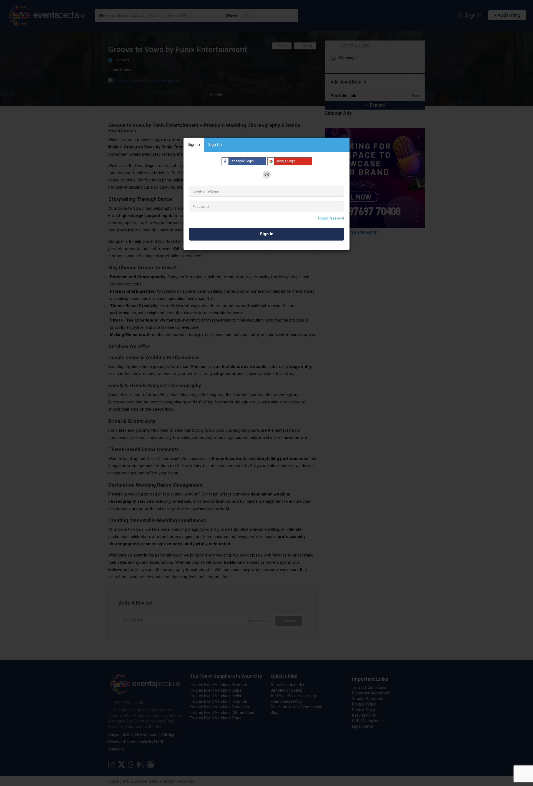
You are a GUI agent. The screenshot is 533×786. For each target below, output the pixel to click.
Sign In (194, 144)
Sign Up (215, 144)
